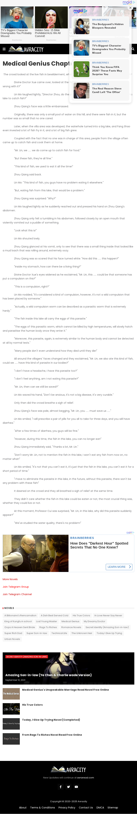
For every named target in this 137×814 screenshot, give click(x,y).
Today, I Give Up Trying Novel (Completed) (51, 720)
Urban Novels (12, 639)
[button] (4, 49)
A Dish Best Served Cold (54, 615)
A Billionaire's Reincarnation (20, 615)
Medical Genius (70, 621)
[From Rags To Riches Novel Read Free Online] (11, 739)
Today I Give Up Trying (109, 633)
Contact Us (86, 807)
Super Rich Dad (13, 633)
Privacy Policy (67, 807)
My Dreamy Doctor (94, 621)
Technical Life (59, 633)
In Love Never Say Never (108, 615)
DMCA (100, 807)
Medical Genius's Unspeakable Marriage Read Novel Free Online (65, 690)
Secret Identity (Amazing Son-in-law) (107, 627)
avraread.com (85, 777)
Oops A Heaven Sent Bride (19, 627)
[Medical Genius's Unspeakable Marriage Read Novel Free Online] (11, 694)
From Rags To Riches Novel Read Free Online (52, 735)
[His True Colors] (11, 709)
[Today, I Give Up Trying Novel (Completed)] (11, 724)
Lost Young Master (46, 621)
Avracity (82, 801)
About (23, 807)
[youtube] (76, 787)
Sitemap (113, 807)
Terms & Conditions (42, 807)
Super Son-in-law (37, 633)
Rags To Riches (48, 627)
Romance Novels (71, 627)
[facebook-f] (61, 787)
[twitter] (68, 787)
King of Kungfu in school (18, 621)
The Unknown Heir (82, 633)
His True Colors (81, 615)
